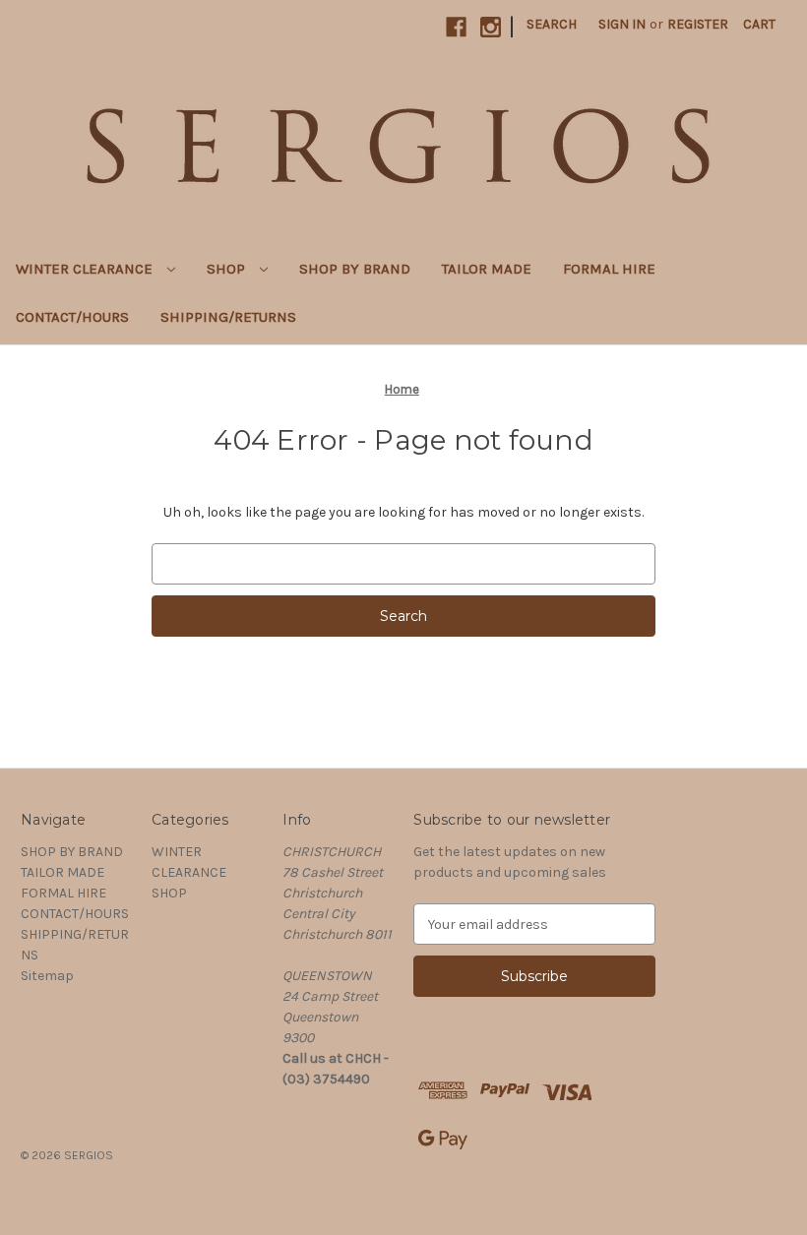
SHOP (228, 269)
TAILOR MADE (486, 269)
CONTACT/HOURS (72, 317)
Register (697, 24)
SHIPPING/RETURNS (228, 317)
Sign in (622, 24)
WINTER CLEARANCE (86, 269)
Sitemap (47, 975)
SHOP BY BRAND (354, 269)
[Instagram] (490, 27)
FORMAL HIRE (609, 269)
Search (552, 24)
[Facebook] (456, 27)
